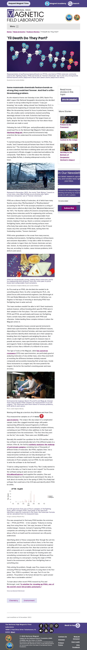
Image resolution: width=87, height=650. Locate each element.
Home (9, 32)
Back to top (70, 625)
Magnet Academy (58, 3)
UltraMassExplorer (15, 474)
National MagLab (14, 132)
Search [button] (76, 3)
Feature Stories (33, 32)
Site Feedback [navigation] (76, 646)
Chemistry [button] (13, 600)
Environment (70, 99)
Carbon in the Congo (68, 140)
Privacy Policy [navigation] (61, 644)
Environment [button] (29, 600)
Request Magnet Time (19, 3)
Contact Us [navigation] (62, 637)
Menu (13, 26)
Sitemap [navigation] (61, 640)
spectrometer (13, 420)
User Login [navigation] (76, 642)
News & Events (19, 32)
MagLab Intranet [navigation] (76, 638)
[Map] (13, 632)
